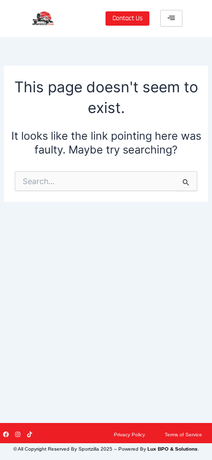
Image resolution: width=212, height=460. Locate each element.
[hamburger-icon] (171, 18)
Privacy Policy (129, 434)
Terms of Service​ (183, 434)
